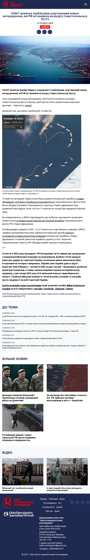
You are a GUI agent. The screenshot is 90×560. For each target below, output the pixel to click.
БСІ (59, 503)
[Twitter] (44, 32)
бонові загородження (17, 294)
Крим (43, 294)
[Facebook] (39, 32)
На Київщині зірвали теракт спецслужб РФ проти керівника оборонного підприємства (19, 437)
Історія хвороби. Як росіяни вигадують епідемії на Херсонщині (64, 489)
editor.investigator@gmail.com (52, 545)
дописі (28, 105)
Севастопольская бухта (69, 294)
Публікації (53, 499)
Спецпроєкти (48, 507)
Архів (56, 511)
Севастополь (52, 294)
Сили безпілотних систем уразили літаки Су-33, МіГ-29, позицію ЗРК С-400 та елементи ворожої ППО (43, 316)
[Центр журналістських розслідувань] (12, 4)
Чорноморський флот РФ (13, 296)
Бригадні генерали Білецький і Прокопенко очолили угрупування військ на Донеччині (20, 398)
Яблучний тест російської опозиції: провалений (17, 489)
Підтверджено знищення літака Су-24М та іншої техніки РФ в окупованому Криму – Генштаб (40, 331)
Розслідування (50, 503)
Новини (45, 27)
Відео (7, 452)
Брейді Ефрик (34, 294)
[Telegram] (50, 32)
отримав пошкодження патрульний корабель (40, 220)
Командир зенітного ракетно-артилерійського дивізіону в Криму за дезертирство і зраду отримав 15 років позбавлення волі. (44, 347)
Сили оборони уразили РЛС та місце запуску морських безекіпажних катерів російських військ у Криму (44, 324)
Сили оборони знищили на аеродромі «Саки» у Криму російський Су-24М (32, 338)
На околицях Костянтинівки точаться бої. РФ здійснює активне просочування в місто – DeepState (66, 398)
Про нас (49, 511)
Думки (59, 507)
